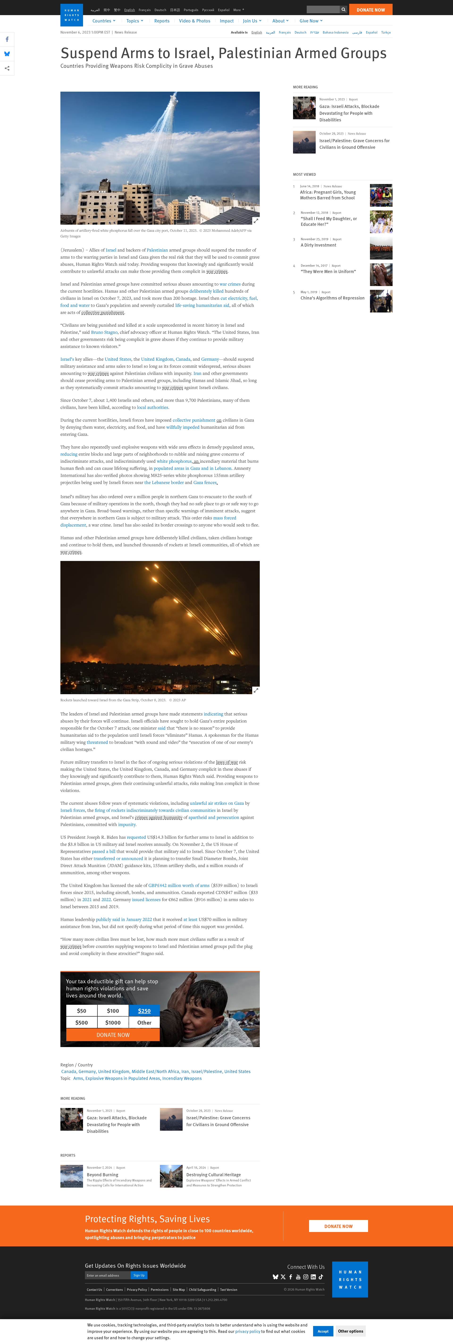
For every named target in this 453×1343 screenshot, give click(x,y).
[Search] (343, 9)
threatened (97, 742)
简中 (107, 10)
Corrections (114, 1289)
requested (136, 837)
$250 (144, 1010)
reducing (68, 454)
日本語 (175, 10)
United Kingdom (157, 359)
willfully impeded (183, 427)
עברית (314, 32)
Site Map (179, 1289)
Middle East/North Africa (155, 1071)
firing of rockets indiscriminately (126, 810)
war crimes (216, 271)
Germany (210, 359)
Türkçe (386, 32)
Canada (183, 359)
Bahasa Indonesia (335, 32)
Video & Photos (194, 20)
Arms (78, 1078)
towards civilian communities (187, 810)
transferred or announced (118, 858)
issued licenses (146, 899)
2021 (87, 899)
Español (224, 10)
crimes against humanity (158, 817)
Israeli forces (72, 810)
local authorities (152, 407)
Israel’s (67, 359)
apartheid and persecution (214, 817)
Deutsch (160, 10)
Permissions (160, 1289)
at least (190, 919)
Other (144, 1022)
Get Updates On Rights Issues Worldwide (135, 1265)
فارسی (357, 32)
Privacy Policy (137, 1289)
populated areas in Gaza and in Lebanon (192, 468)
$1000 (113, 1022)
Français (145, 10)
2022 (106, 899)
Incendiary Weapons (182, 1078)
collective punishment (102, 312)
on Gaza (236, 803)
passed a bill (103, 851)
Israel (111, 250)
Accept (323, 1331)
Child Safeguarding (202, 1289)
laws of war (227, 762)
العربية (95, 10)
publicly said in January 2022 (124, 919)
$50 (81, 1010)
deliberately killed (206, 291)
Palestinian (157, 250)
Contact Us (94, 1289)
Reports (162, 20)
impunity (126, 824)
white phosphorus (174, 461)
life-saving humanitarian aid (202, 305)
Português (191, 10)
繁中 (117, 10)
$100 (113, 1010)
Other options (350, 1331)
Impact (227, 20)
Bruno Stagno (104, 332)
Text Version (228, 1289)
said (162, 728)
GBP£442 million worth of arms (179, 885)
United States (118, 359)
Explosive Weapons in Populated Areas (122, 1078)
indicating (213, 714)
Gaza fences (205, 482)
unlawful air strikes (208, 803)
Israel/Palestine (206, 1071)
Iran (197, 373)
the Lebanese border (164, 482)
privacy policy (247, 1331)
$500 (81, 1022)
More (240, 10)
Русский (208, 10)
